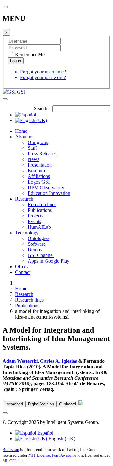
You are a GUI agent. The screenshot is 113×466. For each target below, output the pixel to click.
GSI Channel (41, 255)
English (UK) (61, 438)
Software (37, 244)
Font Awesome (64, 455)
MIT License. (39, 455)
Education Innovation (49, 193)
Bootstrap (11, 449)
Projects (35, 215)
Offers (21, 266)
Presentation (40, 165)
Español (44, 433)
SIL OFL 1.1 (13, 460)
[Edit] (80, 403)
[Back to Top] (5, 413)
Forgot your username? (43, 71)
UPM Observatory (46, 187)
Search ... (43, 108)
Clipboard (67, 404)
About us (24, 136)
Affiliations (39, 176)
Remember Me (29, 54)
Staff (32, 148)
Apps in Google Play (48, 261)
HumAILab (39, 227)
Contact (22, 272)
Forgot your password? (43, 77)
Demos (35, 249)
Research (24, 198)
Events (34, 221)
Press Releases (42, 153)
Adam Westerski (20, 361)
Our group (38, 142)
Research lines (42, 204)
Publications (40, 210)
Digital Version (41, 404)
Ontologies (38, 238)
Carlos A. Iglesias (58, 361)
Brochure (37, 170)
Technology (27, 232)
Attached (15, 404)
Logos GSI (39, 182)
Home (21, 131)
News (33, 159)
